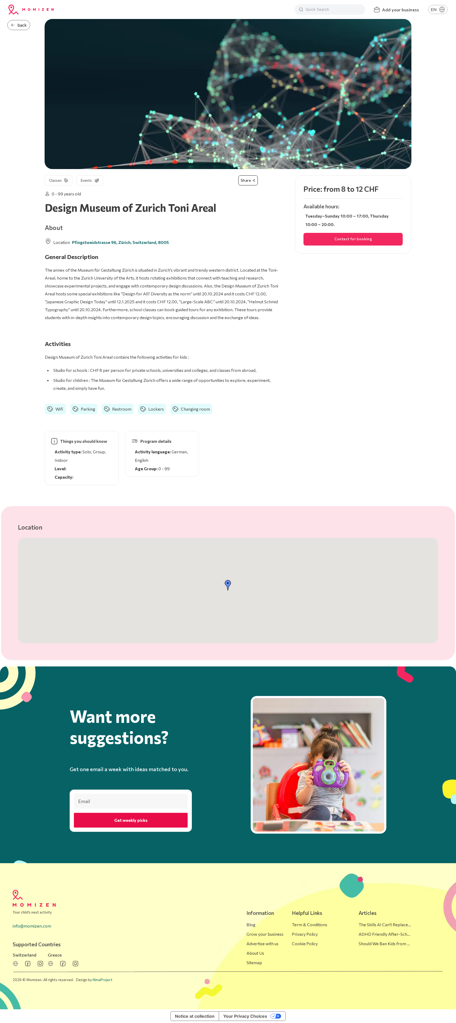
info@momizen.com (32, 925)
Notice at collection (195, 1016)
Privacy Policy (305, 933)
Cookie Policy (305, 943)
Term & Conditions (309, 924)
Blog (250, 924)
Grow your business (264, 933)
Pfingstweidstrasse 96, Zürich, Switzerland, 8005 (120, 242)
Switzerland (24, 954)
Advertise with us (262, 943)
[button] (228, 585)
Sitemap (254, 962)
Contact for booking (353, 239)
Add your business (400, 9)
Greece (55, 954)
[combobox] (333, 9)
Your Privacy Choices (245, 1016)
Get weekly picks (131, 820)
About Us (255, 952)
